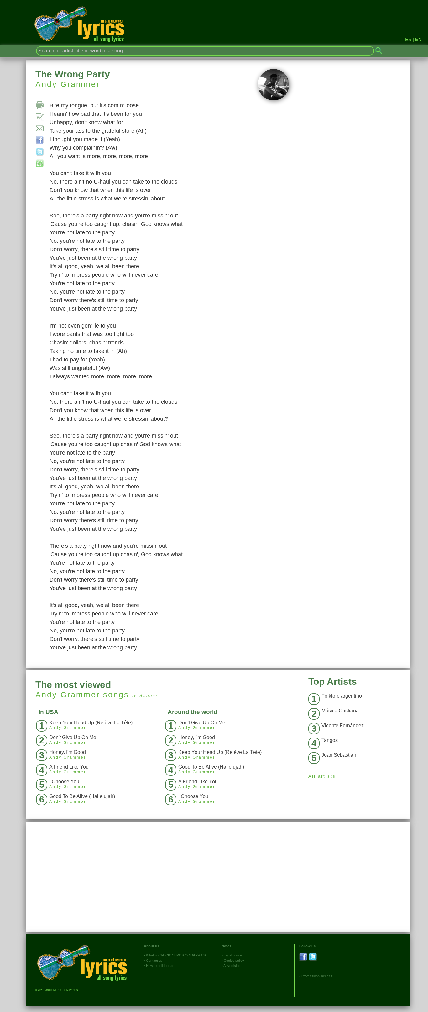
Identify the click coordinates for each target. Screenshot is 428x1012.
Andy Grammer (67, 84)
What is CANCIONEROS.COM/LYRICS (176, 955)
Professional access (316, 976)
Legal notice (233, 955)
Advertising (231, 965)
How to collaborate (160, 965)
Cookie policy (234, 960)
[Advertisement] (354, 872)
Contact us (154, 960)
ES (408, 39)
